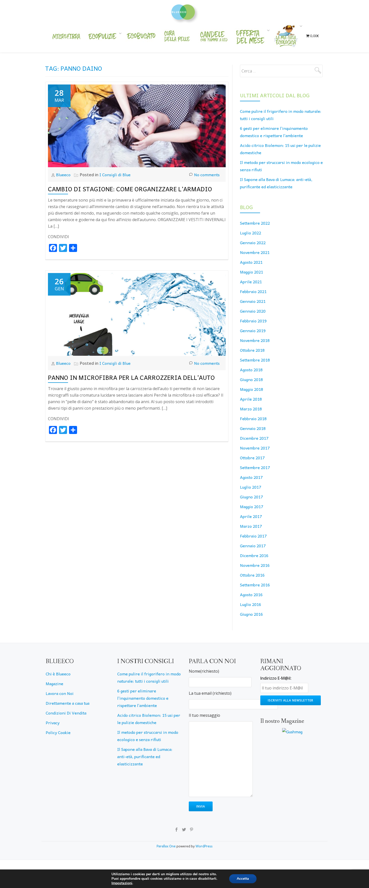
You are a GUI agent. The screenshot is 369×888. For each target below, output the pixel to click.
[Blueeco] (184, 11)
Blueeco (64, 174)
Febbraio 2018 (253, 418)
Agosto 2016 (251, 594)
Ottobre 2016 (252, 575)
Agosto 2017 (251, 477)
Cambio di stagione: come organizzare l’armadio (130, 189)
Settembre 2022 (255, 223)
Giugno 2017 (251, 496)
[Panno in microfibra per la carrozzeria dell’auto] (137, 313)
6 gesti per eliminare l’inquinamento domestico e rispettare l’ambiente (142, 697)
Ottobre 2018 (252, 350)
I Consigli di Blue (115, 174)
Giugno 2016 (251, 614)
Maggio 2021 (251, 272)
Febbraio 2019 (253, 320)
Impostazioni (121, 883)
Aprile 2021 (251, 281)
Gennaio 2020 (253, 311)
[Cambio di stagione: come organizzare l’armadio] (137, 125)
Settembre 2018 (255, 360)
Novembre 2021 (255, 252)
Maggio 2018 (251, 389)
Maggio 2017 (251, 506)
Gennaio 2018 (253, 428)
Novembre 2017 (255, 448)
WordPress (204, 846)
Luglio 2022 (250, 232)
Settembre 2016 (255, 584)
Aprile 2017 (251, 516)
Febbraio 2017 (253, 535)
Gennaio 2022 (253, 242)
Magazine (54, 683)
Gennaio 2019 (253, 330)
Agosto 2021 (251, 262)
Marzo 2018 (251, 408)
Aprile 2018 (251, 399)
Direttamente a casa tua (67, 703)
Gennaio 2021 (253, 301)
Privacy (52, 722)
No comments (207, 174)
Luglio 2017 (250, 487)
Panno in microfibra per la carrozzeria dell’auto (131, 377)
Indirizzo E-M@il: (275, 678)
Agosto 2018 (251, 369)
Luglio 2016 (250, 604)
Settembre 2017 (255, 467)
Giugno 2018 (251, 379)
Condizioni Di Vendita (66, 712)
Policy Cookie (58, 732)
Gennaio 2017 (253, 545)
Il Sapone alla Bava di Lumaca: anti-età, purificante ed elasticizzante (144, 756)
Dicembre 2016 (254, 555)
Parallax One (166, 846)
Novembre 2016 (255, 565)
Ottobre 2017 (252, 457)
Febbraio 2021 (253, 291)
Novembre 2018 (255, 340)
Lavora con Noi (60, 693)
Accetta (243, 878)
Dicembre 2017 (254, 438)
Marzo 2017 (251, 526)
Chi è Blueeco (58, 673)
